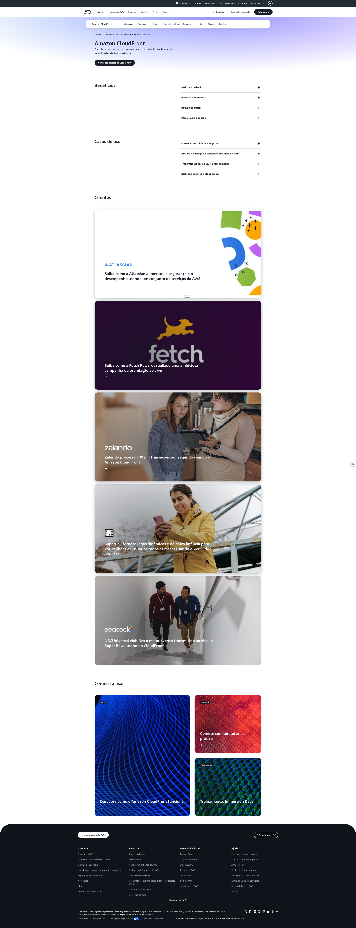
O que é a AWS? (85, 854)
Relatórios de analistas (140, 889)
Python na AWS (187, 870)
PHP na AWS (186, 880)
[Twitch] (264, 911)
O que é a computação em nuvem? (94, 859)
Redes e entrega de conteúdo (118, 34)
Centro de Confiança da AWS (143, 864)
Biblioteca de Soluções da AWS (144, 870)
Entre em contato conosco (244, 854)
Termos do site (98, 918)
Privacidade (83, 918)
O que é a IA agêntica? (88, 864)
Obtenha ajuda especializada (245, 880)
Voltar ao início (176, 900)
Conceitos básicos (137, 854)
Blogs (80, 886)
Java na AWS (186, 875)
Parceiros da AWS (137, 894)
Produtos (98, 34)
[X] (246, 911)
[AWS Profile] (270, 3)
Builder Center (187, 854)
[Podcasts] (272, 911)
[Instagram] (259, 911)
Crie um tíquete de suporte (244, 859)
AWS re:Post (237, 864)
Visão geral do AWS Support (245, 875)
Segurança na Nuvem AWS (91, 875)
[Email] (277, 911)
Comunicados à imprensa (90, 891)
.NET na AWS (186, 864)
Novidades (83, 880)
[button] (117, 11)
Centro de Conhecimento (243, 870)
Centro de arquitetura (139, 875)
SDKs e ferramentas (190, 859)
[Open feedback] (352, 464)
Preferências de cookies (154, 918)
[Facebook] (250, 911)
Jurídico (235, 891)
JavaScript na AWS (189, 886)
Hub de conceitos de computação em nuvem (99, 870)
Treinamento (135, 859)
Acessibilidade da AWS (242, 886)
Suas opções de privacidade (121, 918)
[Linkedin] (255, 911)
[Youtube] (268, 911)
